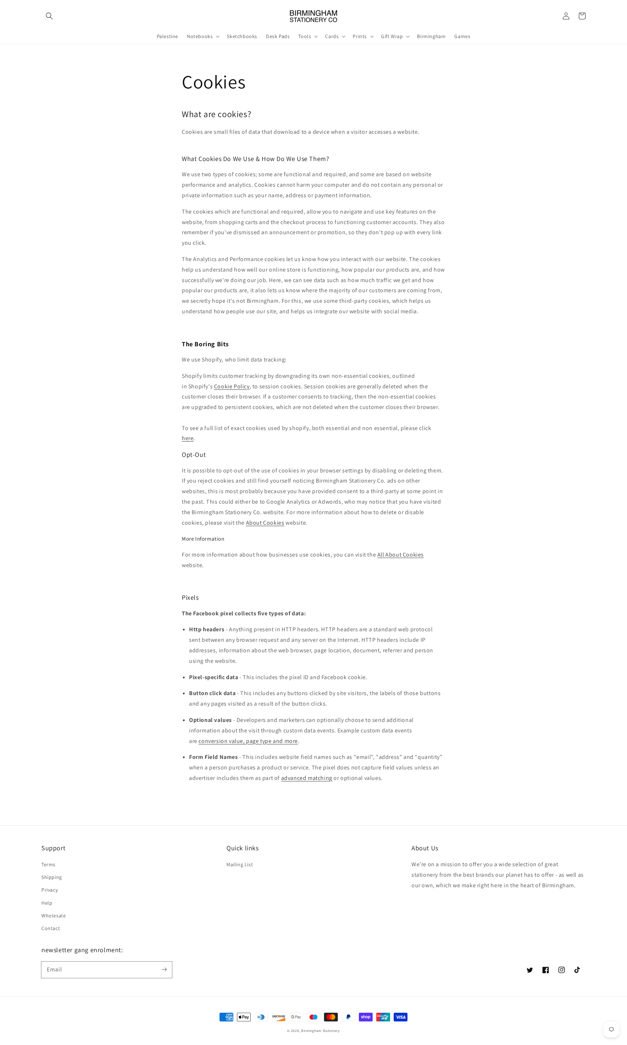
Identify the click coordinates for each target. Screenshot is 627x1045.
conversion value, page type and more (248, 741)
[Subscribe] (164, 970)
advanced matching (306, 778)
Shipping (51, 877)
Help (46, 903)
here (187, 438)
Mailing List (239, 864)
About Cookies (265, 522)
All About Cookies (400, 554)
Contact (50, 928)
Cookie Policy (232, 386)
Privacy (49, 890)
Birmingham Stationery (320, 1030)
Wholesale (53, 915)
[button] (49, 16)
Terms (48, 864)
